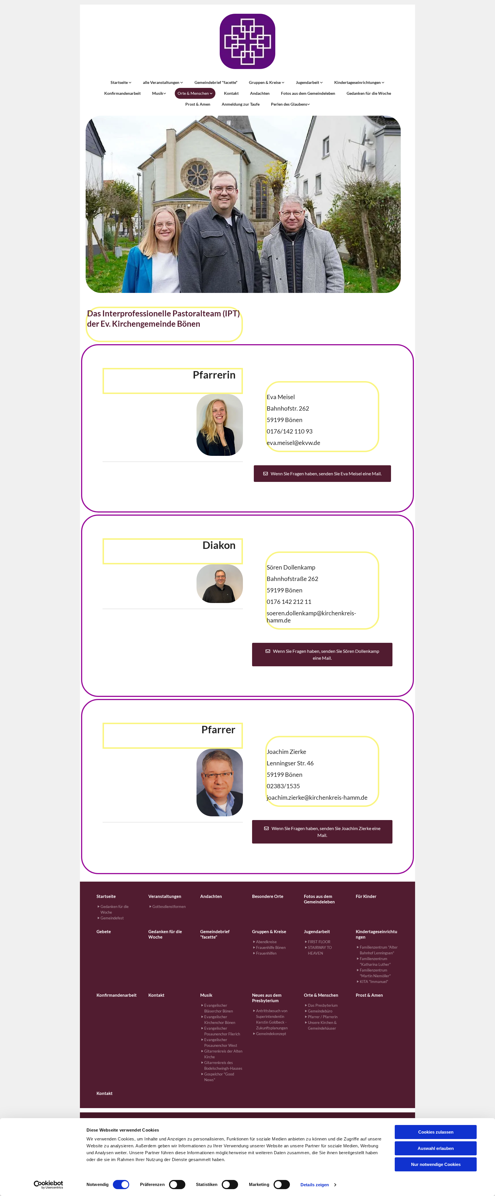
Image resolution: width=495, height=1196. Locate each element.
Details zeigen (314, 1184)
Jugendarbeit (308, 82)
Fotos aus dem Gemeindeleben (308, 93)
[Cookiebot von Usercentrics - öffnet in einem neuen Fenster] (48, 1185)
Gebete (104, 931)
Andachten (260, 93)
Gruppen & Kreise (265, 82)
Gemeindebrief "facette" (216, 82)
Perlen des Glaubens (289, 104)
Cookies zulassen (435, 1132)
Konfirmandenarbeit (122, 93)
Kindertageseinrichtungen (358, 82)
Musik (157, 93)
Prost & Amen (197, 104)
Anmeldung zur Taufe (241, 104)
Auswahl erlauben (436, 1148)
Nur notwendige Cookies (436, 1164)
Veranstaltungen (164, 896)
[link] (121, 82)
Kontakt (231, 93)
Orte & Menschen (194, 93)
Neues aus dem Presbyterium (267, 997)
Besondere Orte (267, 896)
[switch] (177, 1184)
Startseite (120, 82)
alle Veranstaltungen (161, 82)
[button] (322, 473)
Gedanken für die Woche (369, 93)
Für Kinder (366, 896)
